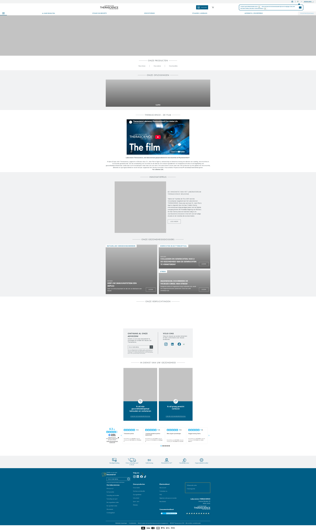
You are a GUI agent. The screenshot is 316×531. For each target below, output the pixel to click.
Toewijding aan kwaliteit (113, 495)
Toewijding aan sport (112, 499)
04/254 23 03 (171, 513)
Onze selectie (157, 66)
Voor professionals (307, 13)
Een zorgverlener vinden (113, 502)
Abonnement (110, 509)
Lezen (150, 289)
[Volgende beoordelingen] (209, 435)
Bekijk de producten (112, 102)
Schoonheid (136, 498)
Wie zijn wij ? (110, 488)
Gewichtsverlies (149, 13)
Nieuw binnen (141, 66)
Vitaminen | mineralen (199, 13)
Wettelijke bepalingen (121, 523)
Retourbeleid (162, 501)
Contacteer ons (163, 491)
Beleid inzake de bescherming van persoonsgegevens (153, 523)
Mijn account (162, 488)
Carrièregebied (111, 513)
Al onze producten (48, 13)
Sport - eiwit (136, 501)
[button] (299, 1)
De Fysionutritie (110, 492)
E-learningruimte (191, 489)
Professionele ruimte (192, 485)
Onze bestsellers (173, 66)
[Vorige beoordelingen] (121, 435)
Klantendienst (164, 484)
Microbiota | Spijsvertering (254, 13)
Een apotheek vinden (112, 506)
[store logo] (109, 7)
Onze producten (139, 484)
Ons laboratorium (113, 485)
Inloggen (204, 7)
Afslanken (135, 505)
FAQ (160, 494)
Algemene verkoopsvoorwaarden (168, 498)
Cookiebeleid (132, 523)
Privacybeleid (150, 352)
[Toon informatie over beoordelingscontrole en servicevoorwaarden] (118, 437)
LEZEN (204, 289)
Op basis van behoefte (99, 13)
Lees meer (174, 221)
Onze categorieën (3, 13)
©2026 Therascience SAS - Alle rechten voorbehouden (185, 523)
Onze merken (136, 488)
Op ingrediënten (137, 494)
